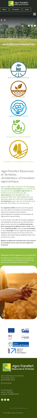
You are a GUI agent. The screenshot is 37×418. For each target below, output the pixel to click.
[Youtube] (35, 25)
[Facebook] (29, 25)
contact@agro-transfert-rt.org (10, 386)
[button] (34, 14)
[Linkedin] (32, 25)
